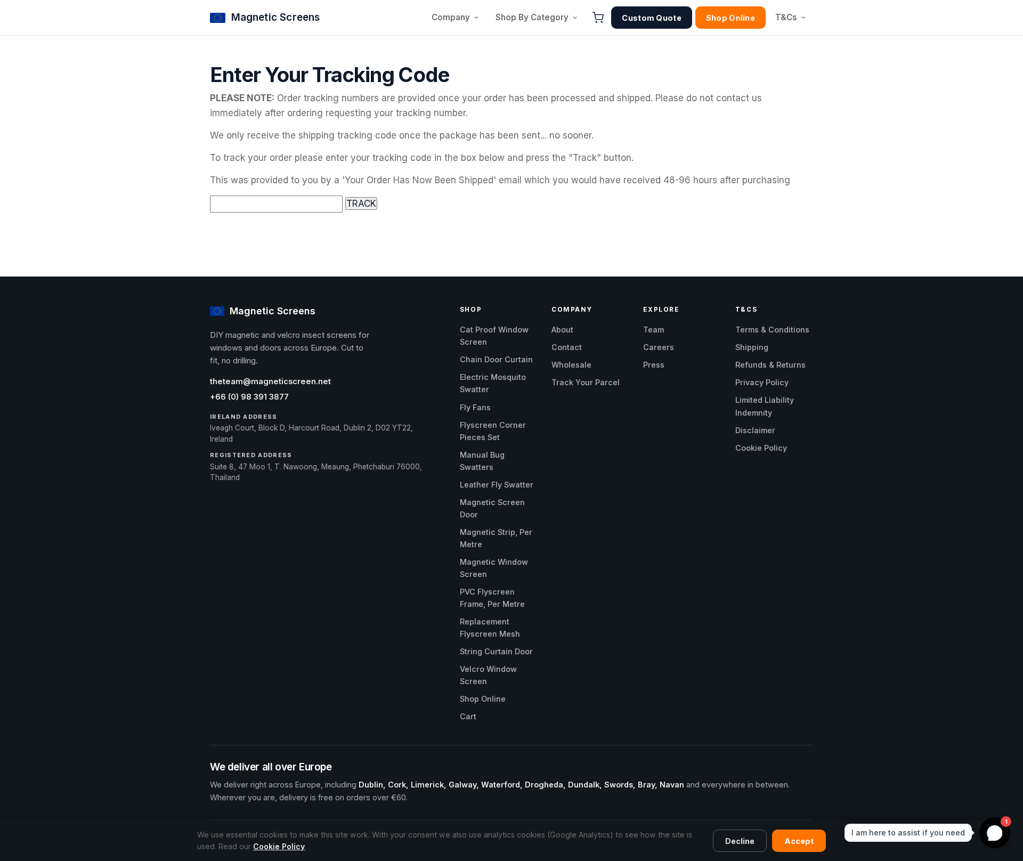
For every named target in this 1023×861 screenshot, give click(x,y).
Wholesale (571, 364)
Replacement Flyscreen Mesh (490, 627)
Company (451, 17)
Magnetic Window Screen (494, 568)
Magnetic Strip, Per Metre (496, 538)
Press (653, 364)
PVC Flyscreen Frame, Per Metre (492, 597)
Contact (566, 347)
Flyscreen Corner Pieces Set (493, 431)
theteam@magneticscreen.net (270, 381)
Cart (468, 716)
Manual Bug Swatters (482, 461)
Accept (799, 841)
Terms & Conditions (772, 329)
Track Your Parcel (585, 382)
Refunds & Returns (770, 364)
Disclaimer (755, 430)
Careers (658, 347)
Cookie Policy (761, 447)
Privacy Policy (762, 382)
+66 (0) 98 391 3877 (249, 397)
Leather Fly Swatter (496, 484)
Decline (739, 841)
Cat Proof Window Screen (494, 335)
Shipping (751, 347)
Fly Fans (475, 407)
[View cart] (598, 17)
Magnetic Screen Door (492, 508)
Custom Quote (651, 17)
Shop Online (730, 17)
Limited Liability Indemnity (764, 406)
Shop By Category (532, 17)
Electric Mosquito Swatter (493, 383)
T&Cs (786, 17)
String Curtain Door (496, 651)
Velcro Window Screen (488, 675)
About (562, 329)
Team (653, 329)
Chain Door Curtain (496, 359)
